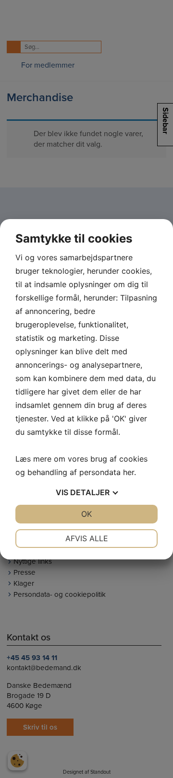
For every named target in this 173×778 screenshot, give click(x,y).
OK (86, 514)
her (128, 472)
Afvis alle (86, 538)
